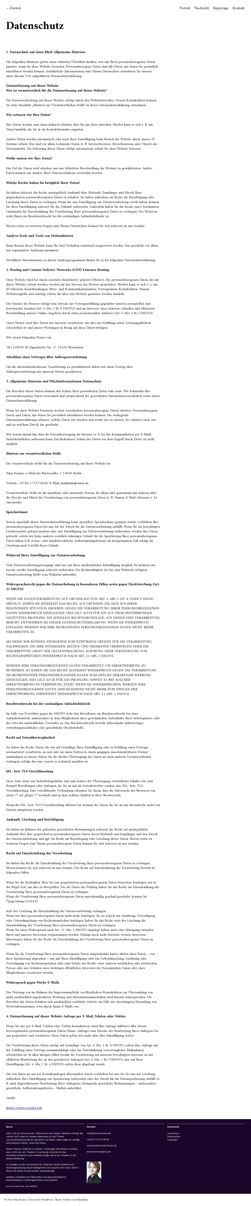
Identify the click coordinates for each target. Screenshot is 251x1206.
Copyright (172, 1139)
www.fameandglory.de (99, 1151)
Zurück (15, 8)
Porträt (185, 8)
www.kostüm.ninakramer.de (102, 1145)
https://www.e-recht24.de (24, 1108)
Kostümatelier (31, 1171)
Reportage (221, 8)
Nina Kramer (20, 1200)
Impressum (173, 1133)
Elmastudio (82, 1200)
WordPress (47, 1200)
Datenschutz (174, 1136)
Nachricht (201, 8)
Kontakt (239, 8)
